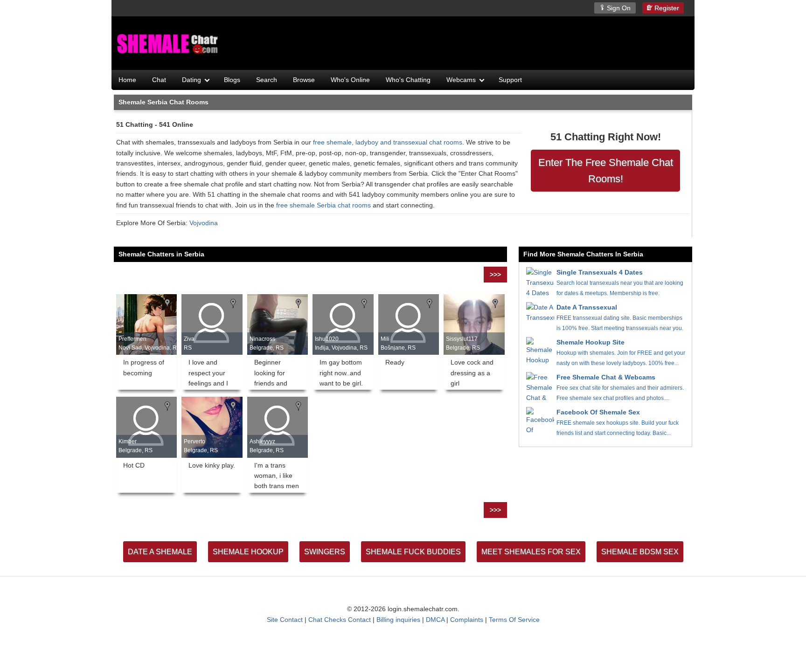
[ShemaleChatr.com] (168, 44)
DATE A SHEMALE (160, 552)
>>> (495, 274)
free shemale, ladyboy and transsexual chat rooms (387, 142)
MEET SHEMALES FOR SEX (531, 552)
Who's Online (350, 79)
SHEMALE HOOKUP (248, 552)
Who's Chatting (408, 79)
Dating (191, 79)
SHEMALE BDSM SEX (640, 552)
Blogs (232, 79)
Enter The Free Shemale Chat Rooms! (605, 171)
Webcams (461, 79)
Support (510, 79)
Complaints (466, 619)
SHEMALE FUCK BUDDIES (413, 552)
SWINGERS (324, 552)
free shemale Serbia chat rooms (323, 205)
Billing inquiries (398, 619)
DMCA (435, 619)
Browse (304, 79)
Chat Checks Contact (339, 619)
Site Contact (285, 619)
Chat (159, 79)
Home (127, 79)
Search (266, 79)
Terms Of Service (514, 619)
